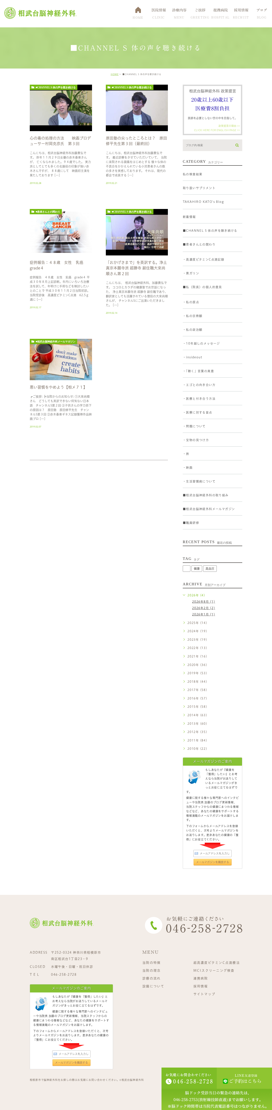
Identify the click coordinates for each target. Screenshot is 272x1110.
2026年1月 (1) (203, 614)
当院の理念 (151, 970)
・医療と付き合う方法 (199, 398)
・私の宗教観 (192, 315)
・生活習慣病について (199, 481)
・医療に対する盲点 (197, 412)
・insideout (192, 357)
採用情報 (200, 986)
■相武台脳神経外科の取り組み (206, 495)
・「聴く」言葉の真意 (198, 371)
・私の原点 (191, 302)
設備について (153, 986)
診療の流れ (151, 978)
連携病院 (200, 978)
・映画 (188, 467)
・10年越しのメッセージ (201, 343)
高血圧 (209, 568)
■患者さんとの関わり (48, 211)
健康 (197, 568)
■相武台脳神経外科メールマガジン (55, 341)
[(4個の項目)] (186, 568)
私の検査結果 (192, 174)
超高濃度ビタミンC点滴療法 (216, 962)
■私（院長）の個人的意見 (202, 287)
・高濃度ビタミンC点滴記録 (203, 259)
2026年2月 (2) (203, 608)
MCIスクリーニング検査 (214, 970)
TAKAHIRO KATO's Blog (203, 201)
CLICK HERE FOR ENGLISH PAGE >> (217, 130)
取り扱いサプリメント (199, 187)
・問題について (194, 426)
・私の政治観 (192, 329)
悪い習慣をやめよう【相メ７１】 (58, 387)
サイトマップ (204, 994)
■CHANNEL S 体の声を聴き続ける (56, 87)
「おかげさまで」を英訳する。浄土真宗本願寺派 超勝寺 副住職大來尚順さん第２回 (136, 268)
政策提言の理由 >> (229, 126)
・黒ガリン (191, 273)
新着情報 (189, 216)
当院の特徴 (151, 962)
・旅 (186, 453)
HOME (115, 74)
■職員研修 (191, 522)
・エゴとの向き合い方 (199, 384)
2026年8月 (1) (203, 601)
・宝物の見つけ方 (196, 440)
